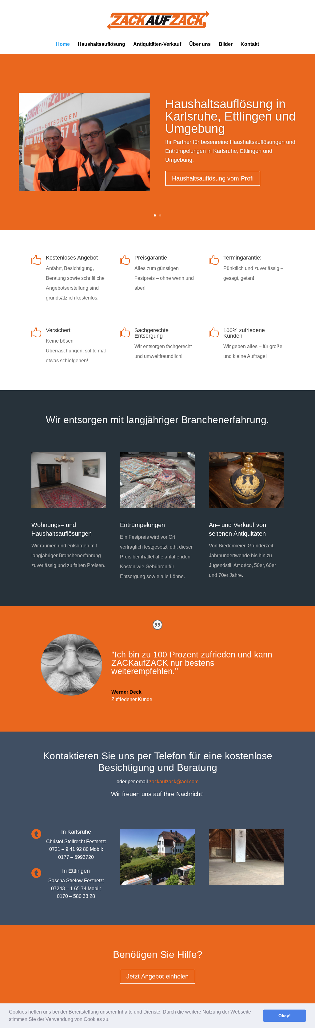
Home (63, 44)
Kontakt (250, 44)
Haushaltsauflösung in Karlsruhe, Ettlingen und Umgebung (230, 116)
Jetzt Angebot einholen (157, 976)
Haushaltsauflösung (101, 44)
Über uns (200, 44)
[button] (112, 1020)
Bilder (226, 44)
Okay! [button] (284, 1015)
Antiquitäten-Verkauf (157, 44)
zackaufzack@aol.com (173, 781)
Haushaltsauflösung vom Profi (212, 178)
